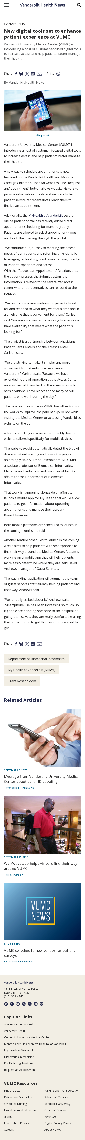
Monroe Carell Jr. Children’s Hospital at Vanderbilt (35, 1044)
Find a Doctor (13, 1090)
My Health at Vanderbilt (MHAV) (31, 670)
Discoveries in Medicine (19, 1057)
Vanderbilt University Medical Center (27, 1037)
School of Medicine (56, 1097)
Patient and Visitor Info (18, 1097)
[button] (6, 5)
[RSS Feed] (6, 1004)
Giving (8, 1116)
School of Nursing (15, 1104)
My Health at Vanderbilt (19, 1050)
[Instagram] (24, 1004)
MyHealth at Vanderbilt (45, 215)
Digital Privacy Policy (57, 1123)
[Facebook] (12, 1004)
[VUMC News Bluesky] (41, 1004)
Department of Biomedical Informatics (36, 659)
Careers (9, 1129)
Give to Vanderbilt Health (20, 1024)
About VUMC (52, 1129)
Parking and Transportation (61, 1090)
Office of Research (56, 1110)
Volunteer (50, 1116)
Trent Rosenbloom (22, 681)
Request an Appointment (20, 1070)
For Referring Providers (19, 1063)
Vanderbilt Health (15, 1031)
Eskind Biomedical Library (20, 1110)
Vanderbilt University (57, 1104)
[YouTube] (18, 1004)
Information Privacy (16, 1123)
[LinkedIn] (36, 1004)
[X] (30, 1004)
